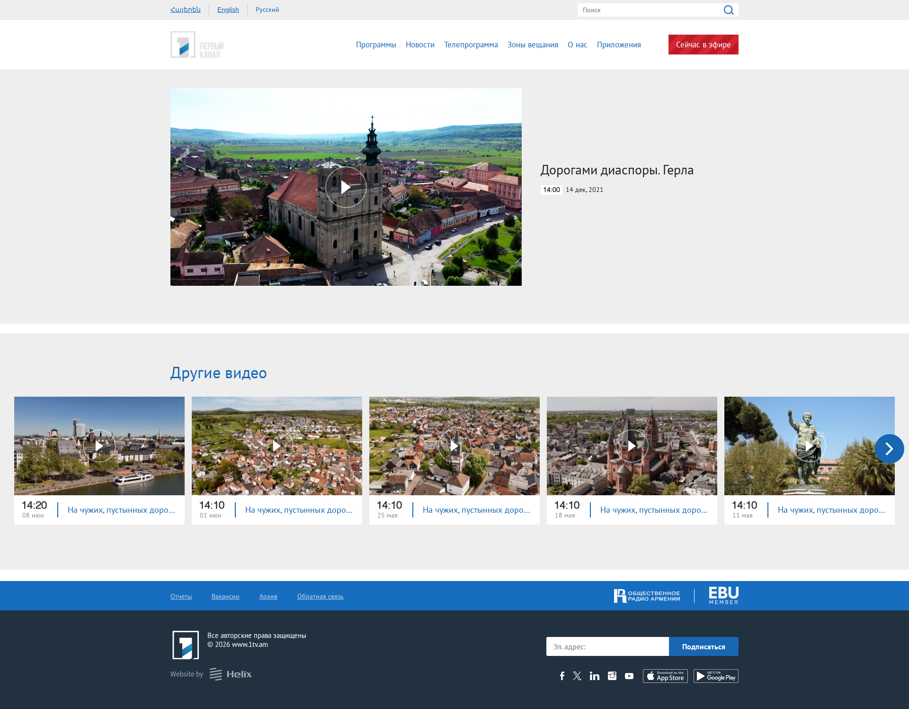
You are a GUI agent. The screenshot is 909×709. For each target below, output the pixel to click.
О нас (578, 44)
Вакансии (226, 596)
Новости (420, 44)
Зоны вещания (533, 44)
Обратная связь (320, 596)
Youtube (629, 676)
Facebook (562, 676)
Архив (268, 596)
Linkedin (594, 676)
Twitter (577, 676)
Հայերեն (185, 9)
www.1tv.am (250, 644)
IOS (665, 676)
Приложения (619, 44)
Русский (267, 9)
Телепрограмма (471, 44)
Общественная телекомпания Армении (226, 44)
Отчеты (181, 596)
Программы (376, 44)
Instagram (612, 676)
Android (716, 676)
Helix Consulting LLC (211, 674)
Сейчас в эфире (703, 44)
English (228, 9)
